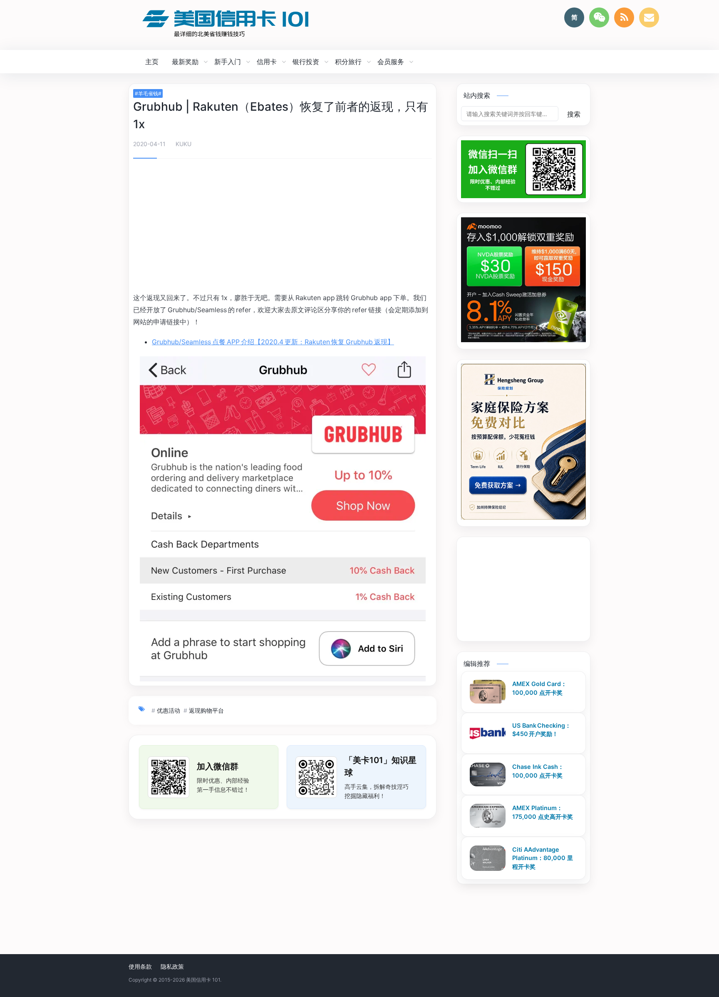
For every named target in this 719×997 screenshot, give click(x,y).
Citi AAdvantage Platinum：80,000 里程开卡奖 (542, 857)
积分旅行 (348, 61)
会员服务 (390, 61)
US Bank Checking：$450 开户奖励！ (541, 729)
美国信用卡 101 (203, 980)
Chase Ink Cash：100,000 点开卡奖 (538, 771)
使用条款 (140, 966)
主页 (152, 61)
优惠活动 (168, 710)
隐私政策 (172, 966)
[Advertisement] (282, 227)
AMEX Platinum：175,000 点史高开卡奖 (542, 812)
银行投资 (306, 61)
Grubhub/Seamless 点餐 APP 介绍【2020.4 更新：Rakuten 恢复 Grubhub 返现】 (273, 342)
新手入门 (227, 61)
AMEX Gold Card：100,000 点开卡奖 (539, 688)
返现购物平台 (206, 710)
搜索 (573, 114)
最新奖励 (185, 61)
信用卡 (267, 61)
